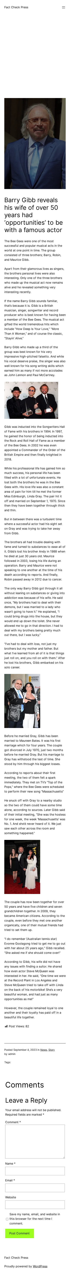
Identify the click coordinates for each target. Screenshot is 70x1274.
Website (10, 1197)
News (43, 1049)
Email (10, 1180)
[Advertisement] (35, 63)
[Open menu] (63, 7)
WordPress (40, 1266)
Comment (13, 1122)
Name (10, 1163)
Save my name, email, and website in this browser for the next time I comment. (35, 1218)
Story (51, 1049)
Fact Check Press (16, 7)
